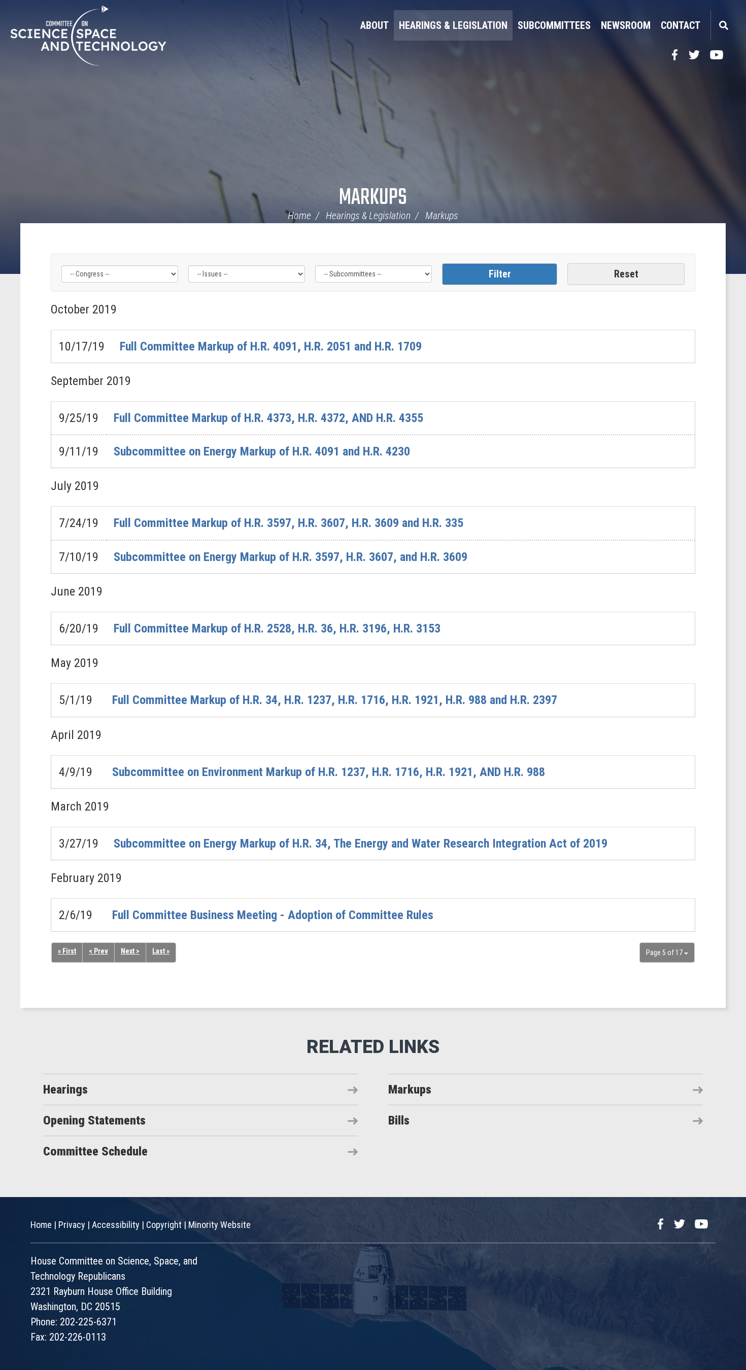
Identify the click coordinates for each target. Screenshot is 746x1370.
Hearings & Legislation (453, 25)
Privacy (71, 1224)
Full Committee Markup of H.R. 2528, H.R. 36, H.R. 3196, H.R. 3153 (277, 628)
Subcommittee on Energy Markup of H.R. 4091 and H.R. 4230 (262, 451)
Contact (680, 25)
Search (723, 25)
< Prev (98, 951)
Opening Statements (94, 1120)
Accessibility (116, 1224)
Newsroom (626, 25)
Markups (373, 198)
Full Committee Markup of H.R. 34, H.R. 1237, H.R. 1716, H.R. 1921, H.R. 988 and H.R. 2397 (334, 700)
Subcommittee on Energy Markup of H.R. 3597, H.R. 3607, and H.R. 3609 (290, 557)
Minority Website (219, 1224)
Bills (399, 1120)
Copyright (164, 1224)
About (374, 25)
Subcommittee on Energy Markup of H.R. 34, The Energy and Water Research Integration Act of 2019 (360, 843)
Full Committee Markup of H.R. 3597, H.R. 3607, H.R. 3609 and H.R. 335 (288, 523)
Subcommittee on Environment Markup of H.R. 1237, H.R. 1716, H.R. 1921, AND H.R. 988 (328, 772)
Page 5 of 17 (665, 953)
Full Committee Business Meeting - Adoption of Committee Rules (272, 915)
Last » (160, 951)
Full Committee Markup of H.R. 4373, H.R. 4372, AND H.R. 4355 (268, 418)
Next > (130, 951)
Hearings (65, 1089)
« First (67, 951)
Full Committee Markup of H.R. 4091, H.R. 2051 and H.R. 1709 (271, 346)
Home (299, 215)
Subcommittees (554, 25)
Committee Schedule (95, 1151)
